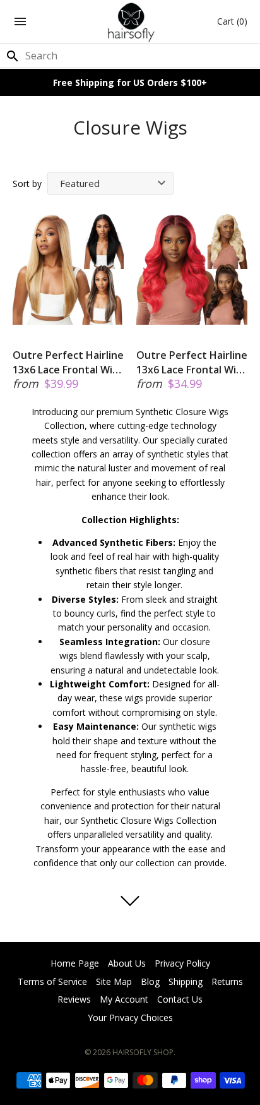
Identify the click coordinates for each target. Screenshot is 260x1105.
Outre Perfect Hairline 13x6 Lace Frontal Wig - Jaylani (68, 362)
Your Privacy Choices (130, 1017)
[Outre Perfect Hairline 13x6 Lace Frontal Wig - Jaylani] (68, 269)
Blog (150, 981)
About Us (127, 963)
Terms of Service (52, 981)
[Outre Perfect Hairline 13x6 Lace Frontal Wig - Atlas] (191, 269)
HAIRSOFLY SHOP (143, 1052)
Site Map (114, 981)
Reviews (74, 999)
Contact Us (180, 999)
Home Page (74, 963)
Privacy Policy (182, 963)
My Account (124, 999)
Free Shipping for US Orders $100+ (130, 82)
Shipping (185, 981)
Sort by (27, 184)
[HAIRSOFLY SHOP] (130, 22)
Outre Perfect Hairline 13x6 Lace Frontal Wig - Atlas (191, 362)
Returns (227, 981)
